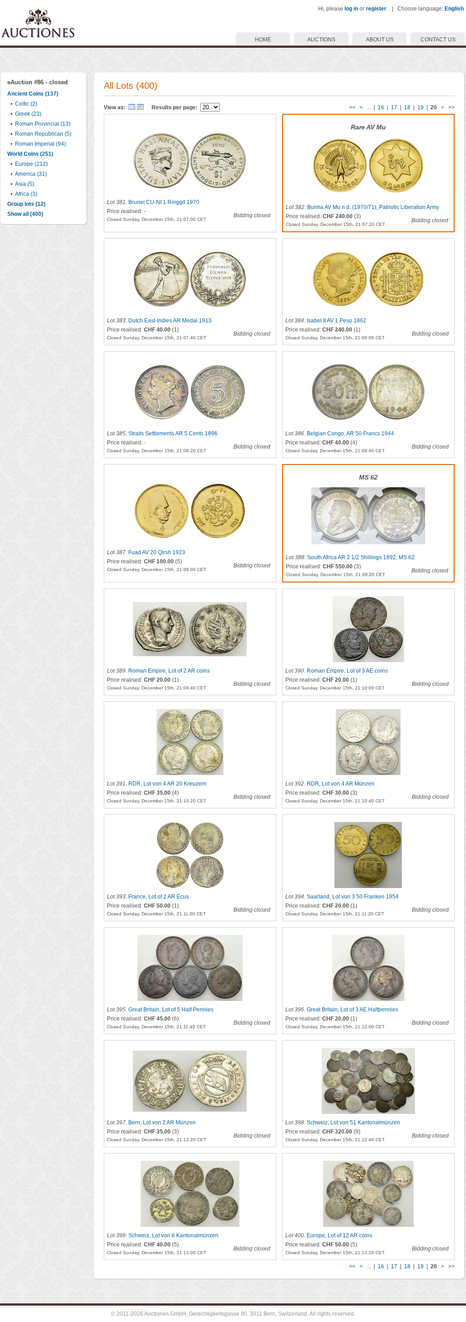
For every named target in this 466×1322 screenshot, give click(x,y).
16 (381, 107)
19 (420, 107)
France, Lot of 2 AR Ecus (158, 896)
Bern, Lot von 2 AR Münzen (162, 1122)
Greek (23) (28, 114)
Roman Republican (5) (43, 134)
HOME (263, 39)
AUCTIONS (321, 39)
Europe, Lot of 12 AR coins (339, 1235)
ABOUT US (380, 39)
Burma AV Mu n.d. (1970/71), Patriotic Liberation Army (373, 207)
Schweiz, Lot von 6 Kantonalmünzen (173, 1235)
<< (352, 107)
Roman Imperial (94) (40, 144)
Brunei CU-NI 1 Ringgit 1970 (163, 202)
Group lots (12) (26, 204)
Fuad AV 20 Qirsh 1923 (156, 552)
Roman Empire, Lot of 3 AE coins (347, 671)
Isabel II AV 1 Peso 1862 (336, 320)
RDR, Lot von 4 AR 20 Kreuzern (167, 784)
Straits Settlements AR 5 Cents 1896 (173, 433)
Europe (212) (31, 164)
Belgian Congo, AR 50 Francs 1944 (350, 433)
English (454, 8)
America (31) (31, 174)
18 (407, 107)
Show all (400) (25, 214)
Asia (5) (24, 184)
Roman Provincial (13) (43, 124)
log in (351, 8)
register (376, 8)
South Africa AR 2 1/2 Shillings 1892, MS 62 (361, 557)
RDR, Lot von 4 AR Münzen (341, 784)
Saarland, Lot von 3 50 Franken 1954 (353, 896)
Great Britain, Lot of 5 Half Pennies (170, 1009)
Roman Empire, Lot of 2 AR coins (169, 671)
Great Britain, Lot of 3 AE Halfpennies (352, 1009)
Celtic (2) (26, 104)
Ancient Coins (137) (32, 94)
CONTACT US (438, 39)
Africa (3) (26, 194)
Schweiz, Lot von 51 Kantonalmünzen (353, 1122)
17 (394, 107)
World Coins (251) (30, 154)
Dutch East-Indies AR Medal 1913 (170, 320)
